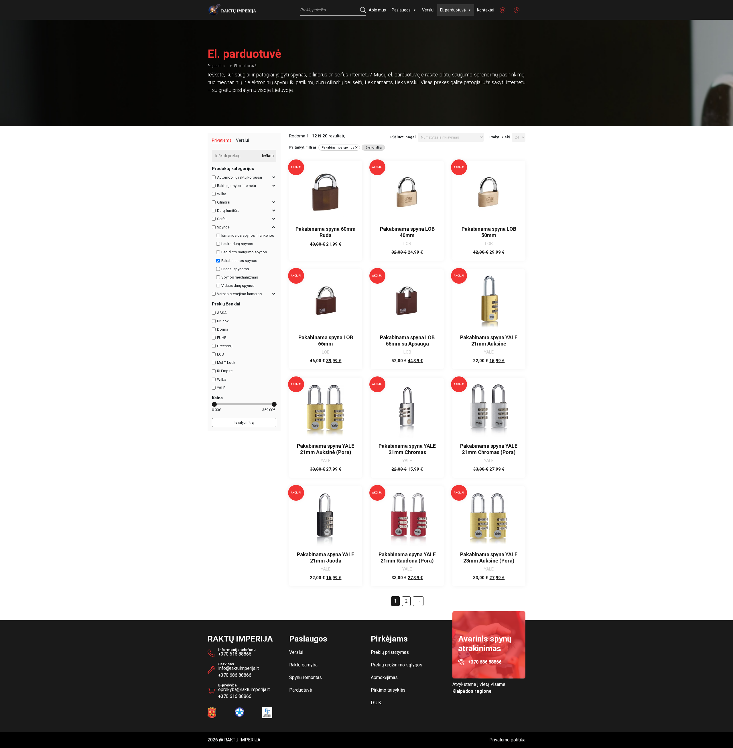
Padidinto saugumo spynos (244, 252)
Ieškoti (268, 155)
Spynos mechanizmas (239, 277)
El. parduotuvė (453, 10)
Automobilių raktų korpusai (239, 177)
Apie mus (377, 10)
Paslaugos (401, 10)
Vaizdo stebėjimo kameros (239, 294)
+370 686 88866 (234, 675)
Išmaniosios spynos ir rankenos (247, 235)
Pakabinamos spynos (239, 260)
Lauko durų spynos (237, 244)
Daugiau (325, 251)
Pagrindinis (216, 66)
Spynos (223, 227)
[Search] (361, 10)
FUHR (221, 337)
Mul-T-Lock (226, 362)
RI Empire (224, 371)
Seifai (221, 219)
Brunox (222, 321)
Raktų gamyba (303, 665)
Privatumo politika (507, 740)
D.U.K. (376, 702)
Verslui (428, 10)
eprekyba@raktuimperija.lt (244, 688)
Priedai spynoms (235, 269)
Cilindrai (223, 202)
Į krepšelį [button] (407, 251)
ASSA (222, 313)
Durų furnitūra (228, 210)
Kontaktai (485, 10)
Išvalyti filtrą (244, 422)
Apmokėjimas (384, 677)
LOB (220, 354)
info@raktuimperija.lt (238, 668)
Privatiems (222, 140)
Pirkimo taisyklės (388, 690)
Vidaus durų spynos (237, 285)
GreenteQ (224, 346)
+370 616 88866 (234, 654)
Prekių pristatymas (390, 652)
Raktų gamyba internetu (236, 185)
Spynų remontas (305, 677)
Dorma (222, 329)
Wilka (221, 194)
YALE (221, 388)
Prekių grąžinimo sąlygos (396, 665)
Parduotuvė (300, 690)
